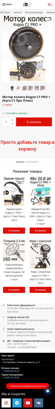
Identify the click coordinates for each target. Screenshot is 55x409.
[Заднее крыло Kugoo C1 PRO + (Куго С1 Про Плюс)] (14, 191)
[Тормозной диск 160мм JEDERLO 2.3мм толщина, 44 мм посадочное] (14, 250)
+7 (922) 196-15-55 (10, 371)
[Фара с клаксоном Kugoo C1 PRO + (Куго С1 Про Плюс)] (41, 254)
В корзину (34, 122)
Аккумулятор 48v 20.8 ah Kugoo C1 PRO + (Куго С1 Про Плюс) (40, 214)
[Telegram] (17, 402)
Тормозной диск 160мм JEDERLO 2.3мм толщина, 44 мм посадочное (14, 270)
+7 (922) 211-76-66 (10, 377)
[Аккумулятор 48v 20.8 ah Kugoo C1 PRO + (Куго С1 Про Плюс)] (41, 191)
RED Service (5, 12)
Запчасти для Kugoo (34, 12)
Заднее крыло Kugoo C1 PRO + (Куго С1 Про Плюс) (14, 212)
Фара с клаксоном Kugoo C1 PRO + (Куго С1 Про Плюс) (40, 275)
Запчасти (17, 12)
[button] (27, 386)
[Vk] (38, 402)
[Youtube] (27, 402)
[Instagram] (6, 402)
